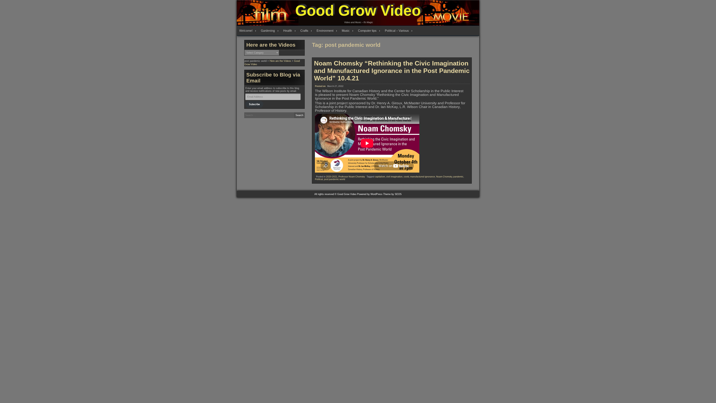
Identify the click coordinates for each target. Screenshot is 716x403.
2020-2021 (331, 176)
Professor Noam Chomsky (351, 176)
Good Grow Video (358, 10)
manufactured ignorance (422, 176)
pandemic (458, 176)
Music (346, 30)
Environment (325, 30)
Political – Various (397, 30)
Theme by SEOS (392, 194)
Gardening (268, 30)
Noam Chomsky (444, 176)
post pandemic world (334, 179)
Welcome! (245, 30)
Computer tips (367, 30)
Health (287, 30)
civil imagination (394, 176)
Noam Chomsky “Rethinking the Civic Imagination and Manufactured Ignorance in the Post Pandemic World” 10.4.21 (392, 71)
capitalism (380, 176)
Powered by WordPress (369, 194)
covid (406, 176)
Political (319, 179)
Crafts (304, 30)
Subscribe (254, 104)
